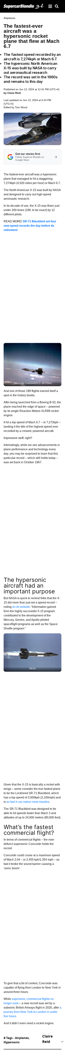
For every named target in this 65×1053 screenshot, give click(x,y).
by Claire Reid (12, 92)
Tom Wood (21, 107)
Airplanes (9, 18)
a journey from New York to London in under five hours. (32, 1012)
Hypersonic (12, 1042)
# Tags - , (17, 1040)
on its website (21, 606)
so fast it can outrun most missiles (27, 801)
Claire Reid (47, 1039)
